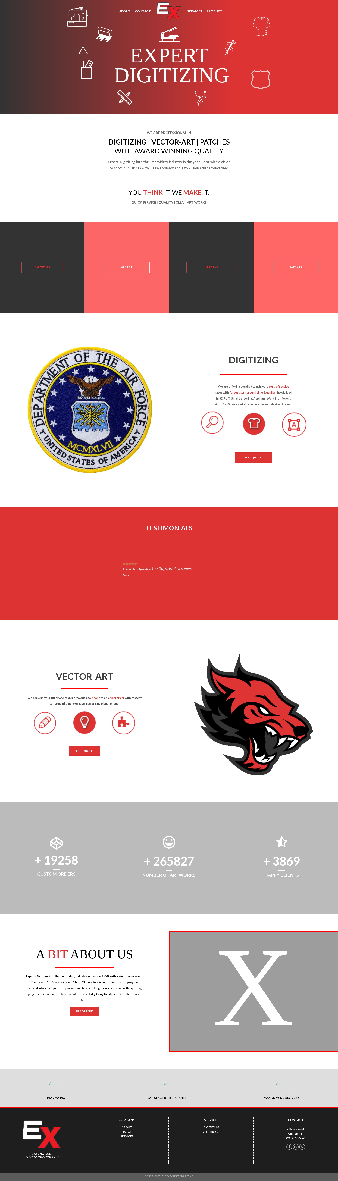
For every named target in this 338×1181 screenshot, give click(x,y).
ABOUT (124, 11)
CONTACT (143, 11)
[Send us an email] (296, 1147)
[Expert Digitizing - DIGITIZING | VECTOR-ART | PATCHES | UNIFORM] (169, 11)
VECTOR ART (211, 1131)
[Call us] (302, 1147)
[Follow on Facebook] (289, 1147)
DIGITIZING (211, 1127)
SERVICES (194, 11)
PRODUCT (214, 11)
